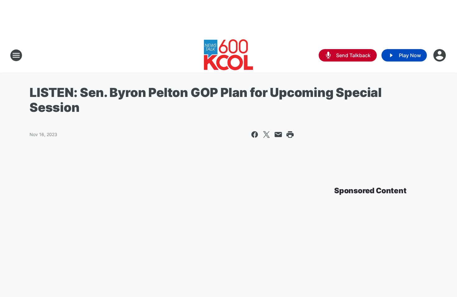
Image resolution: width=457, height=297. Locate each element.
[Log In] (440, 55)
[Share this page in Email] (278, 134)
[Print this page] (290, 134)
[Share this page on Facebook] (254, 134)
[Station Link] (228, 55)
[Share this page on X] (266, 134)
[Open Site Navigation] (16, 55)
